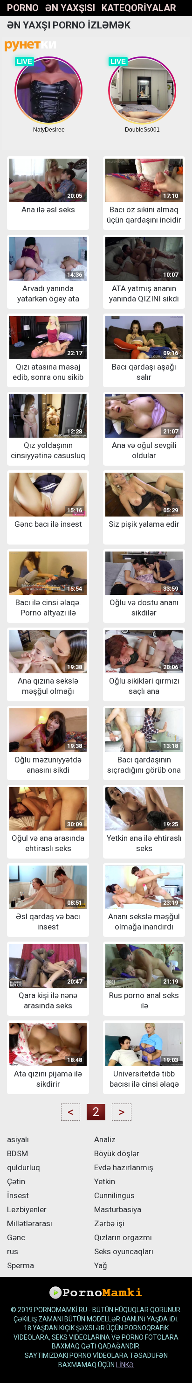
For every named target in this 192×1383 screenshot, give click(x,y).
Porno (23, 8)
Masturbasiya (117, 1209)
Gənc (16, 1237)
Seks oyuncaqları (123, 1251)
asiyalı (18, 1139)
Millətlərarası (29, 1223)
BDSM (17, 1153)
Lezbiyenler (27, 1209)
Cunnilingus (114, 1195)
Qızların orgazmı (123, 1237)
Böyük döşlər (116, 1153)
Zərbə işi (109, 1223)
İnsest (18, 1195)
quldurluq (23, 1167)
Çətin (16, 1181)
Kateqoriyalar (139, 8)
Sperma (20, 1265)
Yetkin (104, 1181)
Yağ (100, 1265)
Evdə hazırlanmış (123, 1167)
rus (12, 1251)
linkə (125, 1365)
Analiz (105, 1139)
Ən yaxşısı (70, 8)
